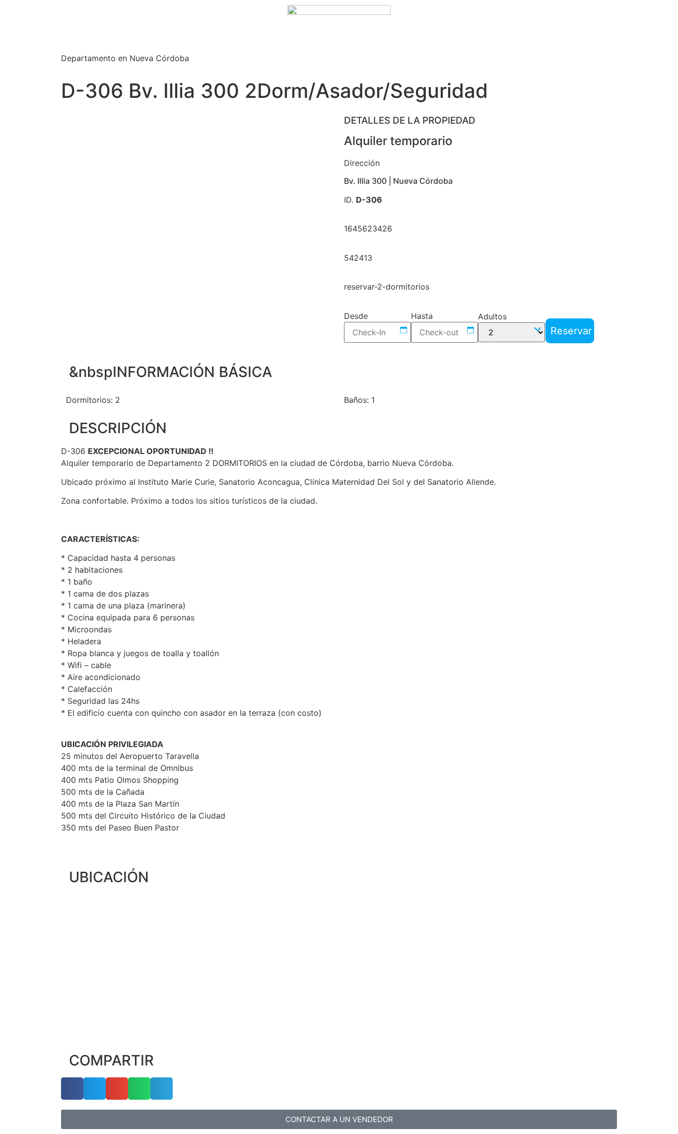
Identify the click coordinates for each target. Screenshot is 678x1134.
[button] (75, 228)
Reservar (571, 331)
